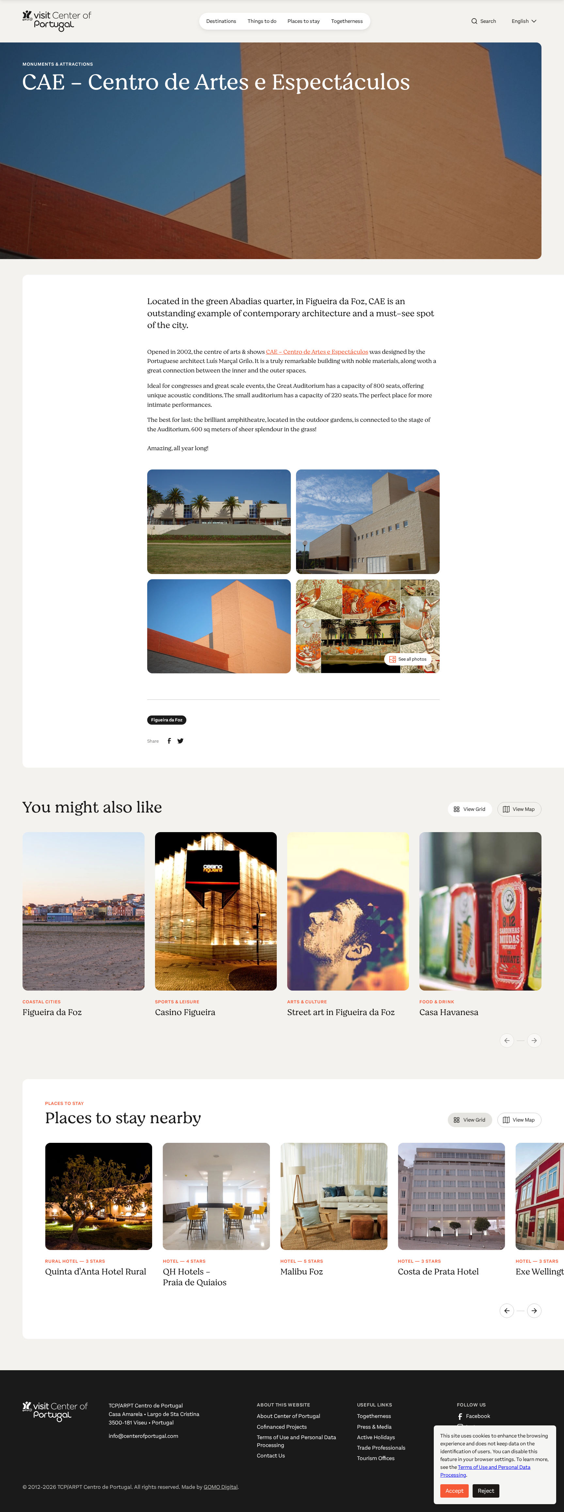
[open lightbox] (219, 521)
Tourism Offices (376, 1458)
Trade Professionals (381, 1448)
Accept (454, 1491)
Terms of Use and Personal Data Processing (296, 1441)
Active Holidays (376, 1437)
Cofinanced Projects (282, 1427)
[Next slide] (534, 1311)
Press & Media (374, 1427)
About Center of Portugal (288, 1416)
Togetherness (374, 1416)
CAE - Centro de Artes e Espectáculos (317, 352)
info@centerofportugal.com (143, 1436)
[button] (524, 21)
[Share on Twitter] (180, 741)
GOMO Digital (221, 1487)
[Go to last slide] (507, 1311)
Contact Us (271, 1455)
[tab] (470, 809)
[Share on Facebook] (169, 741)
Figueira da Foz (166, 720)
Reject (486, 1491)
